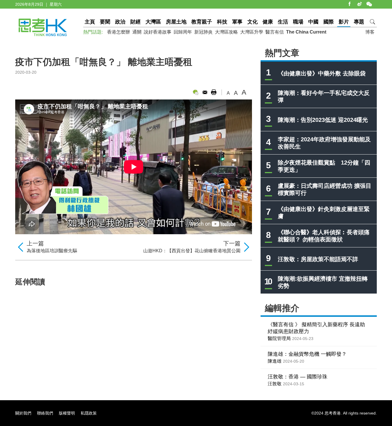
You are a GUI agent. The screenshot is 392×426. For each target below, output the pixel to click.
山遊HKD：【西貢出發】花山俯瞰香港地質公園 (191, 250)
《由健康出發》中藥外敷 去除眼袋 (322, 73)
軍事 (237, 22)
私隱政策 (89, 413)
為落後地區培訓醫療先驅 (52, 250)
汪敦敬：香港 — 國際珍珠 (297, 377)
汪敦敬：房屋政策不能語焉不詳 (318, 259)
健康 (268, 22)
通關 (136, 32)
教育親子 (201, 22)
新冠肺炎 (203, 32)
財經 (135, 22)
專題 (359, 22)
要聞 (105, 22)
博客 (369, 32)
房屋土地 (176, 22)
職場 (298, 22)
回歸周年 (183, 32)
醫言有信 (274, 32)
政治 (120, 22)
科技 (222, 22)
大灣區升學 (251, 32)
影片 (344, 22)
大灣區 (153, 22)
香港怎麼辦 (118, 32)
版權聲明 (67, 413)
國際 (328, 22)
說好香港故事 (157, 32)
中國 (313, 22)
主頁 (90, 22)
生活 (283, 22)
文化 (252, 22)
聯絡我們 (45, 413)
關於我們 (23, 413)
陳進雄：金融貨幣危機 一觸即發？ (307, 354)
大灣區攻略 (226, 32)
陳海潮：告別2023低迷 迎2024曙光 (323, 120)
